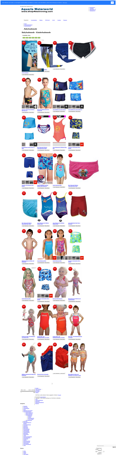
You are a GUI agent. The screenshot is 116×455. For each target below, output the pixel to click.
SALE (24, 428)
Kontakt (36, 407)
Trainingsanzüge (26, 451)
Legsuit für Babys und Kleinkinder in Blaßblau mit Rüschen (29, 382)
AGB (36, 418)
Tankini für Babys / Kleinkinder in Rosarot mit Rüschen (43, 382)
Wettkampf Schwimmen (27, 429)
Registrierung (92, 7)
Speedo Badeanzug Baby (57, 185)
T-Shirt (24, 454)
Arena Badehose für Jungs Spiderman (75, 109)
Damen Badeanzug (29, 431)
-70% (24, 42)
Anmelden (92, 8)
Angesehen (37, 409)
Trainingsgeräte (26, 449)
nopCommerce (43, 415)
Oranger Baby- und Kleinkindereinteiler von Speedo (43, 337)
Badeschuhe (25, 446)
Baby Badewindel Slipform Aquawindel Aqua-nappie (42, 148)
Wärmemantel (26, 453)
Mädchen (30, 434)
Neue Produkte (38, 408)
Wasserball (25, 444)
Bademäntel (25, 452)
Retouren (37, 422)
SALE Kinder (30, 438)
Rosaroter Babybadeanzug (57, 298)
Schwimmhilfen (26, 450)
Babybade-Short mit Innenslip (42, 374)
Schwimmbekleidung (28, 24)
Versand (59, 413)
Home (25, 23)
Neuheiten (25, 425)
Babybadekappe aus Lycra (42, 388)
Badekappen (25, 445)
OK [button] (112, 2)
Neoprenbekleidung (27, 443)
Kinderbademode (27, 25)
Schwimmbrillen (26, 447)
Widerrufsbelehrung (39, 419)
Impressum (37, 420)
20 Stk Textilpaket (25, 72)
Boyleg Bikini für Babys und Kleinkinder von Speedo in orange (74, 375)
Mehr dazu (65, 2)
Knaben (29, 435)
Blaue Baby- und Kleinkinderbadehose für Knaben (74, 382)
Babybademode (31, 437)
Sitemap (36, 411)
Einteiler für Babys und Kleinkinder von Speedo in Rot (28, 337)
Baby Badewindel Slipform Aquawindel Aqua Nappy (73, 186)
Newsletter (37, 410)
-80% (55, 230)
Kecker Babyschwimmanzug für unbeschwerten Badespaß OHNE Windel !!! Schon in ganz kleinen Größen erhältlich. (28, 399)
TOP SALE (25, 426)
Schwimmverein (29, 439)
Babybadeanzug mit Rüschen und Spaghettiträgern (74, 299)
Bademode (25, 440)
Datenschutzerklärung (39, 421)
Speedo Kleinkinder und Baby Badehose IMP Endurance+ (42, 186)
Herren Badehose (29, 432)
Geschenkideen (26, 427)
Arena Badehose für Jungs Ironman (59, 109)
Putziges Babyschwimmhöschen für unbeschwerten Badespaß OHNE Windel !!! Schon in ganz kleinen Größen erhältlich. (59, 390)
